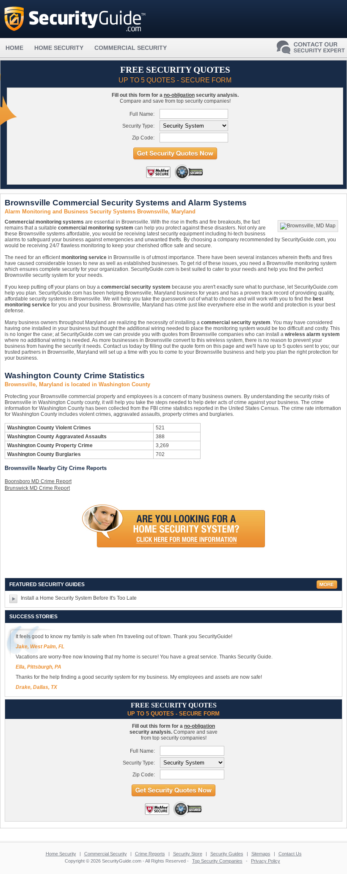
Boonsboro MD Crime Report (38, 481)
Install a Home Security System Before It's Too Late (79, 598)
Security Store (187, 853)
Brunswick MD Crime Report (37, 488)
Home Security (61, 853)
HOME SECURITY (58, 47)
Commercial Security (105, 853)
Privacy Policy (265, 860)
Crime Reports (150, 853)
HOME (14, 47)
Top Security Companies (217, 860)
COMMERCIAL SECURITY (130, 47)
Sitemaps (260, 853)
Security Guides (226, 853)
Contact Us (290, 853)
